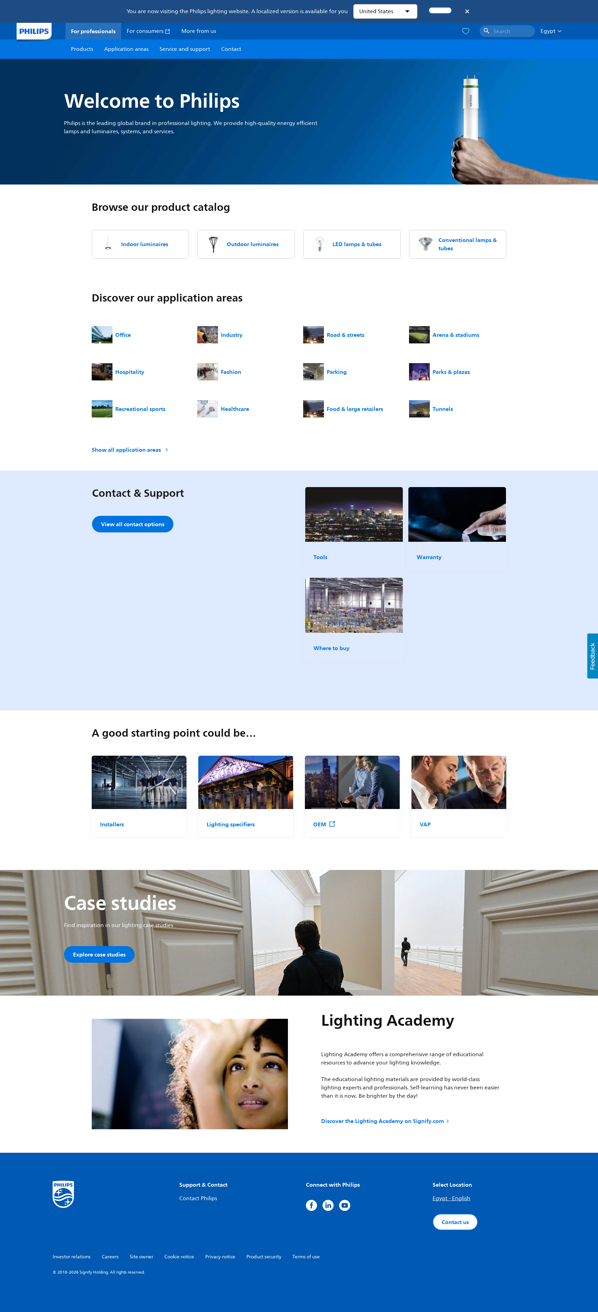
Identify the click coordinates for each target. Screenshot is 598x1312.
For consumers (146, 31)
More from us (198, 31)
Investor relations (72, 1257)
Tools (320, 557)
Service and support (185, 49)
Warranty (429, 557)
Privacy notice (220, 1257)
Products (82, 49)
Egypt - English (451, 1198)
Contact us (455, 1222)
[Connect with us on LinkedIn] (328, 1205)
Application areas (126, 49)
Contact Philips (198, 1198)
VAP (425, 824)
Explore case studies (99, 954)
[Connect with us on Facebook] (311, 1205)
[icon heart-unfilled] (466, 31)
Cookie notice (179, 1257)
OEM (319, 824)
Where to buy (332, 648)
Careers (110, 1257)
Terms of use (306, 1257)
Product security (263, 1257)
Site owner (141, 1257)
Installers (112, 824)
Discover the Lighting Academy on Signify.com (382, 1121)
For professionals (93, 31)
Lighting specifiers (231, 824)
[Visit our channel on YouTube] (344, 1205)
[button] (592, 656)
